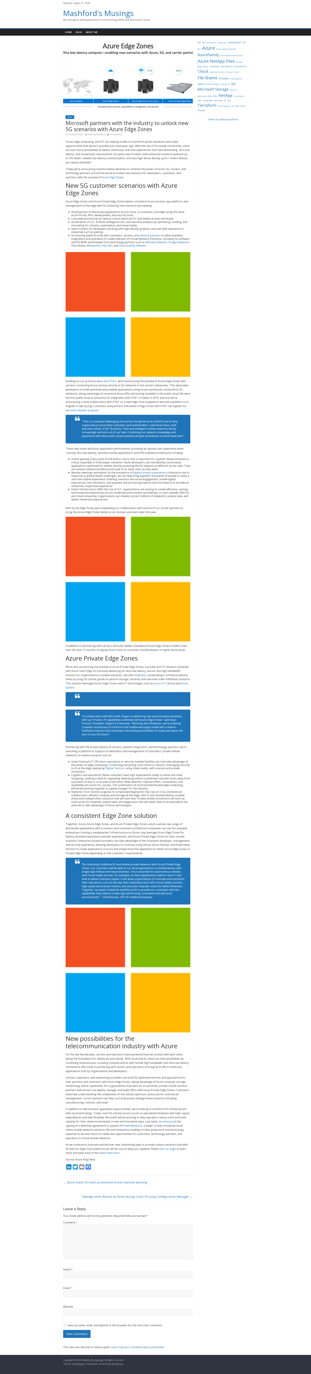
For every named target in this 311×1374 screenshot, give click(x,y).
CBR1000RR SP (227, 66)
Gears (201, 83)
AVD (244, 42)
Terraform (207, 105)
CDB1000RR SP (240, 66)
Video (243, 106)
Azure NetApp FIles (216, 61)
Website (68, 1306)
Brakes (205, 66)
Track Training (224, 106)
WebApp (201, 110)
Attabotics (140, 675)
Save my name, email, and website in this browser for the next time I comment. (114, 1325)
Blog (79, 32)
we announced (167, 1121)
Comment (70, 1222)
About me (92, 32)
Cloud (203, 71)
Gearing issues (236, 79)
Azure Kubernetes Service (232, 55)
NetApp (225, 95)
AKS (204, 42)
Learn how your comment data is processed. (137, 1347)
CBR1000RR (214, 66)
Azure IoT (160, 683)
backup (239, 62)
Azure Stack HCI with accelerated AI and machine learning (105, 1182)
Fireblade (224, 78)
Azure (70, 117)
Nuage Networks (178, 242)
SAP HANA (218, 100)
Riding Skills (208, 100)
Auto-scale (222, 42)
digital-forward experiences (150, 472)
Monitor (233, 90)
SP (225, 100)
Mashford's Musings (98, 13)
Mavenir (162, 242)
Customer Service (217, 72)
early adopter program (84, 410)
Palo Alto (107, 245)
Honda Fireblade (212, 84)
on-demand (239, 96)
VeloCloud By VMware (132, 245)
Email (67, 1288)
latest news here (109, 1153)
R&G (200, 100)
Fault (236, 72)
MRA (215, 96)
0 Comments (116, 134)
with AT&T (109, 381)
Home (68, 32)
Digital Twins (113, 768)
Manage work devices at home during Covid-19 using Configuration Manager (137, 1197)
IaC (233, 83)
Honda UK (225, 84)
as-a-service (212, 42)
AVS (199, 49)
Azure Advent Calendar (226, 49)
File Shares (207, 77)
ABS (199, 42)
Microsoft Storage (213, 89)
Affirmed (150, 242)
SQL (229, 100)
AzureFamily (208, 54)
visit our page (167, 1149)
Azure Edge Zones (113, 177)
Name (68, 1269)
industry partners (150, 235)
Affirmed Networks (130, 1125)
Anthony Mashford (97, 134)
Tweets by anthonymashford (223, 119)
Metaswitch (93, 245)
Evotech (229, 72)
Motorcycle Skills (205, 96)
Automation (234, 42)
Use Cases (235, 106)
